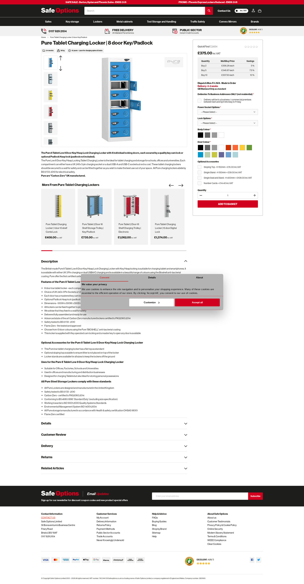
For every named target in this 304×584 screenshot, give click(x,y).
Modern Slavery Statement (220, 532)
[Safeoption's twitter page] (258, 559)
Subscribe (255, 496)
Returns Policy (104, 525)
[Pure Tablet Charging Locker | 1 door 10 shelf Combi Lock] (58, 205)
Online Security (215, 528)
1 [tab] (46, 250)
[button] (65, 58)
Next (183, 186)
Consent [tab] (104, 277)
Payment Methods (106, 528)
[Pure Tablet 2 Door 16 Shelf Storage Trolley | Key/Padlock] (94, 205)
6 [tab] (102, 250)
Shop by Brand (159, 528)
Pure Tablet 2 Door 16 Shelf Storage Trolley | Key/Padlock (92, 228)
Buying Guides (159, 521)
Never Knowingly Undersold (110, 540)
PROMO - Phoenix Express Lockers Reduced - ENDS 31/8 (208, 2)
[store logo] (60, 11)
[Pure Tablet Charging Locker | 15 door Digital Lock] (167, 205)
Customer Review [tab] (53, 434)
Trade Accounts (105, 536)
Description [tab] (49, 261)
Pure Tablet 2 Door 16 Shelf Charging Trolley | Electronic (130, 228)
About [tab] (199, 277)
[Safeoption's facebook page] (252, 559)
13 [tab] (180, 250)
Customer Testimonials (218, 521)
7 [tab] (113, 250)
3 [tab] (69, 250)
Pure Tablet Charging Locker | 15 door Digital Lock (166, 228)
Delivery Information (106, 521)
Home (43, 37)
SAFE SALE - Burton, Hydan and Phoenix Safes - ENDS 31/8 (96, 2)
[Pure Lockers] (174, 62)
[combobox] (144, 11)
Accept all (197, 302)
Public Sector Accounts (108, 532)
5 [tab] (91, 250)
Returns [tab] (46, 457)
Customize (150, 302)
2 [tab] (58, 250)
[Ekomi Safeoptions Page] (199, 566)
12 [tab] (169, 250)
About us (211, 517)
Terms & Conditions (216, 536)
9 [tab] (136, 250)
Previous (173, 186)
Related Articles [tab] (52, 468)
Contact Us (224, 10)
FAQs (155, 517)
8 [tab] (125, 250)
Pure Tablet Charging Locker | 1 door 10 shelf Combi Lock (56, 228)
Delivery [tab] (47, 446)
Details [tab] (152, 277)
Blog (154, 525)
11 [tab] (158, 250)
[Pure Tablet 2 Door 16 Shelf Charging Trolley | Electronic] (131, 205)
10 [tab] (147, 250)
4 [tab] (80, 250)
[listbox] (228, 134)
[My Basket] (259, 10)
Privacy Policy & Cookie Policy (222, 525)
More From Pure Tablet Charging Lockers (70, 185)
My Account (103, 517)
